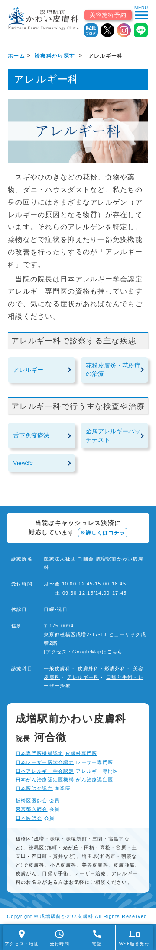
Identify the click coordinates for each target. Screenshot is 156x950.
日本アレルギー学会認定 (45, 771)
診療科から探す (55, 56)
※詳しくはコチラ (102, 533)
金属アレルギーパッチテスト (113, 435)
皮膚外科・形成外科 (102, 668)
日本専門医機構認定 (40, 753)
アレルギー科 (83, 677)
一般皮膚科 (57, 668)
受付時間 (21, 583)
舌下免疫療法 (31, 435)
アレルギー (28, 369)
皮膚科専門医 (81, 753)
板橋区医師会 (32, 800)
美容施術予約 (108, 15)
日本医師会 (29, 818)
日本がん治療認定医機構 (45, 779)
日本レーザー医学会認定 (45, 762)
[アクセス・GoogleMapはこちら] (84, 651)
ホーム (16, 56)
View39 (23, 462)
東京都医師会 (32, 809)
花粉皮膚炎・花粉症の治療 (113, 369)
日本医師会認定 (34, 788)
